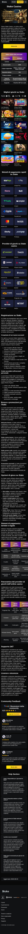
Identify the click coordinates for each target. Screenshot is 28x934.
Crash (16, 96)
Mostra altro (14, 767)
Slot (23, 96)
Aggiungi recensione (14, 714)
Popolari (3, 96)
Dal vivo (9, 96)
